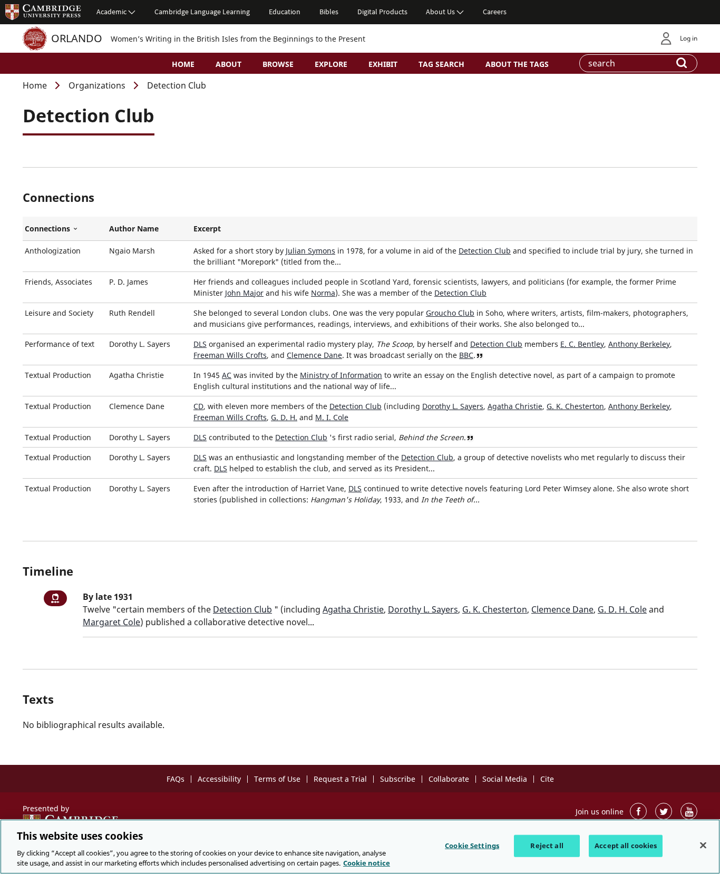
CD (198, 406)
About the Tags (517, 64)
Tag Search (441, 64)
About (228, 64)
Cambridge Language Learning (202, 11)
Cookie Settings (472, 845)
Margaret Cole (111, 622)
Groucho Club (450, 313)
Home (183, 64)
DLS (200, 344)
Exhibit (382, 64)
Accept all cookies (626, 845)
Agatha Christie (515, 406)
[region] (360, 846)
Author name (134, 229)
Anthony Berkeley (639, 344)
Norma (323, 293)
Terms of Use (277, 779)
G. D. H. (284, 417)
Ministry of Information (341, 375)
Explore (331, 64)
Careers (495, 11)
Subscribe (397, 779)
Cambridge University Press (43, 12)
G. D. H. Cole (622, 609)
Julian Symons (310, 251)
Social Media (504, 779)
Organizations (97, 85)
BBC (466, 355)
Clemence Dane (314, 355)
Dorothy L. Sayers (452, 406)
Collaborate (449, 779)
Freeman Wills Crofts (230, 355)
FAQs (175, 779)
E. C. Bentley (582, 344)
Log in (688, 38)
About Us (440, 11)
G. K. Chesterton (575, 406)
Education (284, 11)
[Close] (703, 845)
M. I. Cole (331, 417)
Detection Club (485, 251)
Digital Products (382, 11)
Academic (111, 11)
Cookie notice (366, 863)
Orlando (76, 38)
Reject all (546, 845)
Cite (547, 779)
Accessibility (219, 779)
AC (226, 375)
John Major (244, 293)
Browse (278, 64)
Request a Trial (340, 779)
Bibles (328, 11)
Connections (65, 229)
